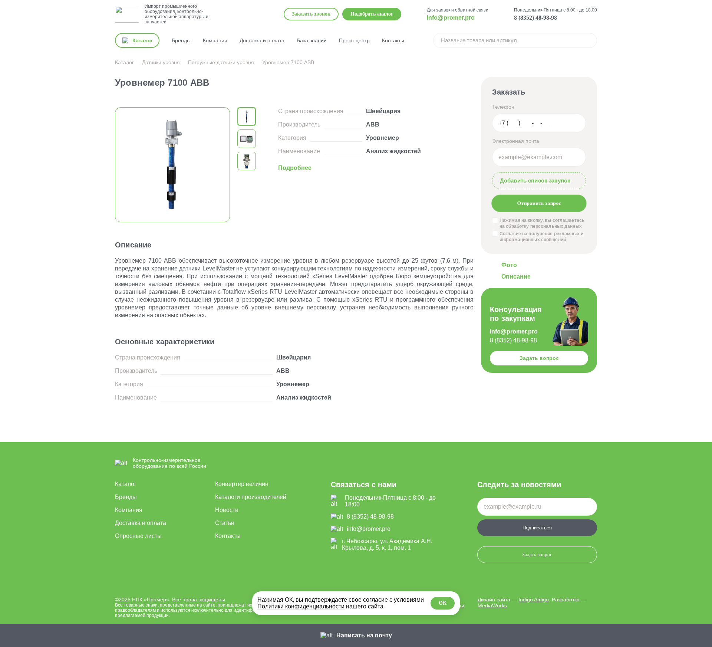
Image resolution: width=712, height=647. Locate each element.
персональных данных (556, 226)
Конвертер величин (241, 484)
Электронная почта (515, 141)
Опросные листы (138, 536)
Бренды (181, 40)
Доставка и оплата (262, 40)
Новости (226, 510)
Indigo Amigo (533, 599)
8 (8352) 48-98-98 (535, 17)
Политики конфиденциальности (301, 606)
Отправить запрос (539, 203)
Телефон (503, 107)
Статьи (224, 523)
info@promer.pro (451, 17)
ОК (442, 603)
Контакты (393, 40)
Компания (215, 40)
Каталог (125, 484)
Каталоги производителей (250, 497)
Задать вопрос (539, 358)
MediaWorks (492, 605)
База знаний (312, 40)
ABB (372, 124)
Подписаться (537, 528)
